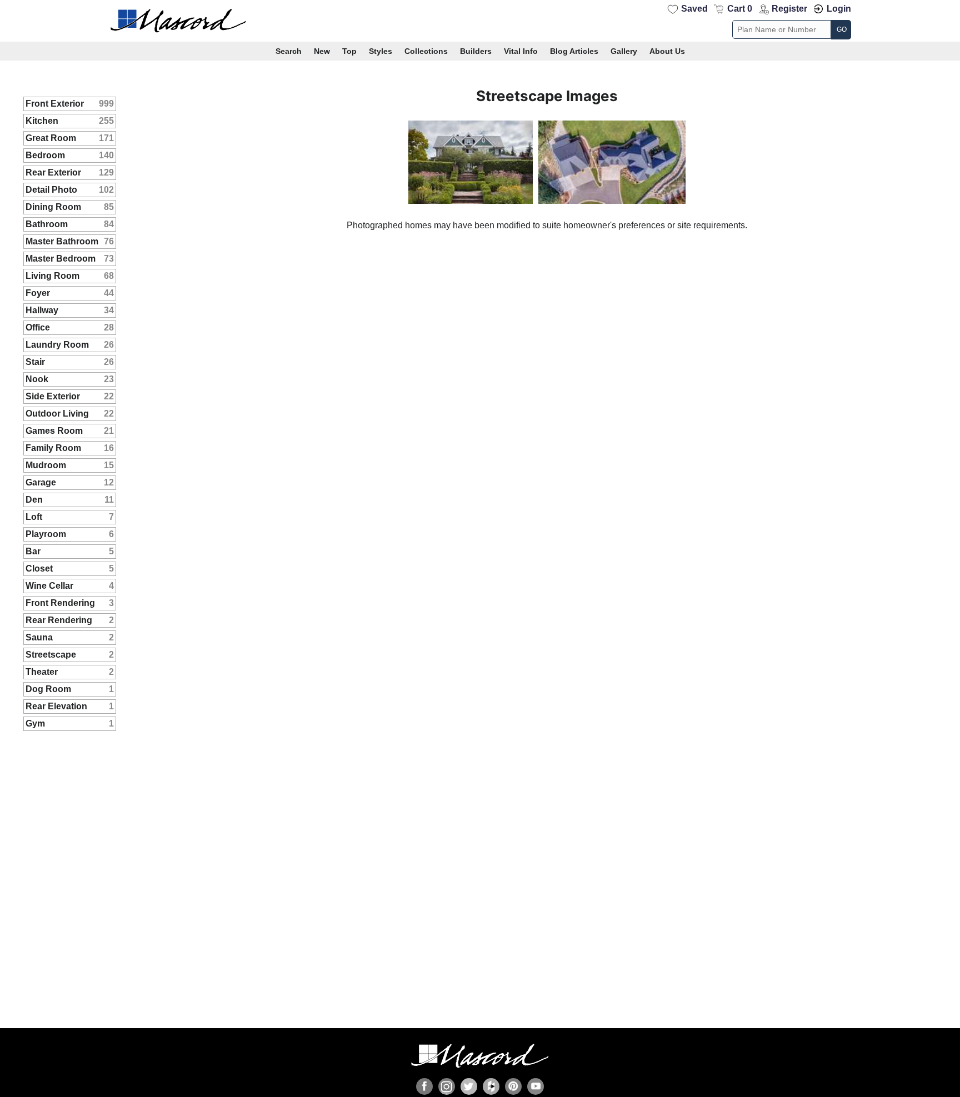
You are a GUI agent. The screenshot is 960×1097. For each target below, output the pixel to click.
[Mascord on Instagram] (446, 1086)
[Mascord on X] (469, 1086)
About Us (667, 51)
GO (842, 29)
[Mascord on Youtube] (535, 1086)
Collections (426, 51)
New (322, 51)
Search (289, 51)
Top (349, 51)
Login (839, 8)
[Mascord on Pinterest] (513, 1086)
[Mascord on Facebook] (424, 1086)
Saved (694, 8)
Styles (380, 51)
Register (789, 8)
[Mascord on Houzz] (491, 1086)
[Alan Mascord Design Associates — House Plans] (480, 20)
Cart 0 (739, 8)
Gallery (624, 51)
